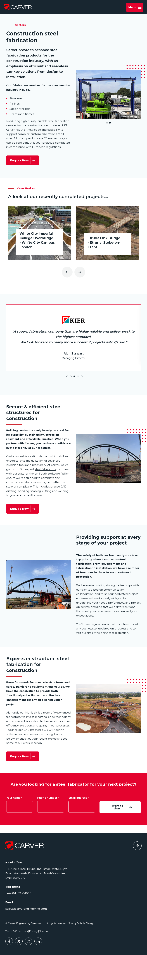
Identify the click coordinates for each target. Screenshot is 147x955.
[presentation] (67, 272)
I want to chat (116, 800)
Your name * (14, 790)
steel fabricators (45, 462)
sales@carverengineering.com (26, 908)
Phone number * (48, 790)
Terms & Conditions (16, 931)
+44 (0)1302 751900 (18, 893)
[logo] (24, 845)
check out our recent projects (39, 731)
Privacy (33, 931)
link (39, 233)
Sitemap (44, 931)
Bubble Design (85, 923)
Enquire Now (19, 160)
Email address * (78, 790)
